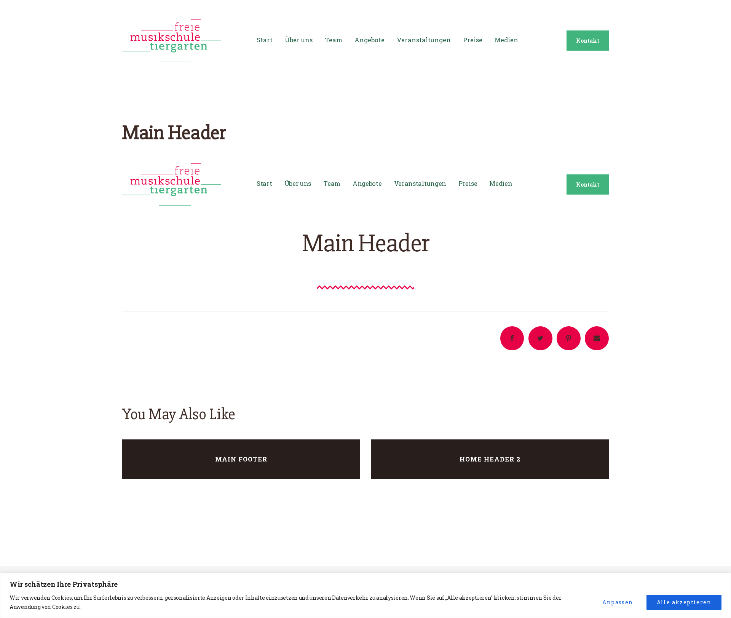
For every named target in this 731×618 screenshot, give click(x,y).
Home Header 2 (490, 459)
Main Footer (241, 459)
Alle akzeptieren (684, 602)
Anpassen (617, 602)
